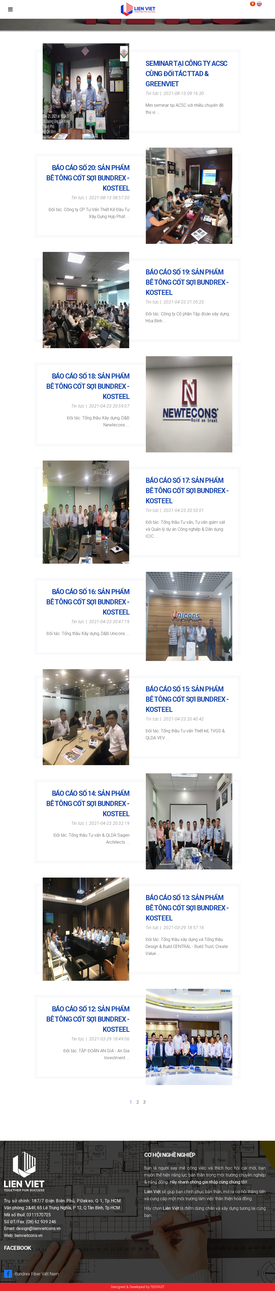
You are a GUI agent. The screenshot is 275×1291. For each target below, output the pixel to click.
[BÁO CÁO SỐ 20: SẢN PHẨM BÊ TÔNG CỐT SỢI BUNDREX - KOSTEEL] (189, 196)
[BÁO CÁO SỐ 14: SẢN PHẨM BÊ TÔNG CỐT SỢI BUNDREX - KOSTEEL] (189, 821)
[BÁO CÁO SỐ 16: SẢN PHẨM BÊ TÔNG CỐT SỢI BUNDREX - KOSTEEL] (189, 616)
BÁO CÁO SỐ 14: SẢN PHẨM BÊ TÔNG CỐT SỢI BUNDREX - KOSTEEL (87, 804)
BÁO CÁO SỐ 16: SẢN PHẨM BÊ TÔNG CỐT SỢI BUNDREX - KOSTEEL (87, 602)
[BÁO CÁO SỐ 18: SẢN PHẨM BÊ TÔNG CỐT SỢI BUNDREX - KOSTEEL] (189, 404)
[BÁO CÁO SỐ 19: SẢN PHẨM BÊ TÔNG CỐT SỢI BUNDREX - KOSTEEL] (86, 300)
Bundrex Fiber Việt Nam (37, 1273)
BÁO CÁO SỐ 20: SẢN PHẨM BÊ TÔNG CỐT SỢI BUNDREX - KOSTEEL (87, 178)
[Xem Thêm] (148, 121)
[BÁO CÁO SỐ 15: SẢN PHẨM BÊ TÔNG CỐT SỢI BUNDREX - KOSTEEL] (86, 717)
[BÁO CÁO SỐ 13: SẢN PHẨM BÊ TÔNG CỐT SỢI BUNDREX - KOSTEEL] (86, 929)
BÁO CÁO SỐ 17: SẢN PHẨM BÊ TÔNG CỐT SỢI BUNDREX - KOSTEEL (187, 491)
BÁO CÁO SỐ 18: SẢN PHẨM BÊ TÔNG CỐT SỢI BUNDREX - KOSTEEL (87, 386)
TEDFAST (157, 1287)
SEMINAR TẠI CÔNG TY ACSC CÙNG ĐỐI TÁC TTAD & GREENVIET (186, 74)
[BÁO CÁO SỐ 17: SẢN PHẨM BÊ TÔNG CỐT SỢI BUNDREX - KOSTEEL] (86, 512)
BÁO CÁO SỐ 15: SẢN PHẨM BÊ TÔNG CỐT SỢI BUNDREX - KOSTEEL (187, 699)
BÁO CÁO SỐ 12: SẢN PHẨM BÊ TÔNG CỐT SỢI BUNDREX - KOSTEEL (87, 1019)
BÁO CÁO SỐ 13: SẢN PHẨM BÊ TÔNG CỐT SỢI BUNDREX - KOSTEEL (187, 908)
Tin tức (152, 93)
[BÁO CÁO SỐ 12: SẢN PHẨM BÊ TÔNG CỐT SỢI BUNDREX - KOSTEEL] (189, 1037)
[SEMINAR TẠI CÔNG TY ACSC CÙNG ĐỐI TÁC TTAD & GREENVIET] (86, 91)
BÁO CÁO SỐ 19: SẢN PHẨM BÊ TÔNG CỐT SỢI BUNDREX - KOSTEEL (187, 282)
